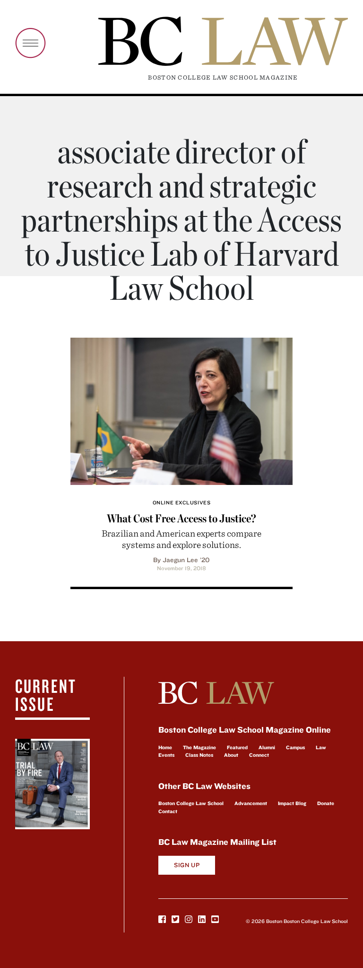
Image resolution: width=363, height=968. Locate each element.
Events (166, 755)
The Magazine (199, 747)
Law (321, 747)
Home (165, 747)
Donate (325, 803)
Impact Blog (292, 803)
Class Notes (199, 755)
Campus (295, 747)
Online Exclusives (181, 502)
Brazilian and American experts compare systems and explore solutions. (181, 539)
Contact (167, 811)
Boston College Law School (191, 803)
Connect (259, 755)
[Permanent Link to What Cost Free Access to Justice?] (181, 409)
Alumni (267, 747)
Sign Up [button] (187, 865)
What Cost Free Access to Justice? (181, 518)
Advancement (250, 803)
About (231, 755)
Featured (237, 747)
